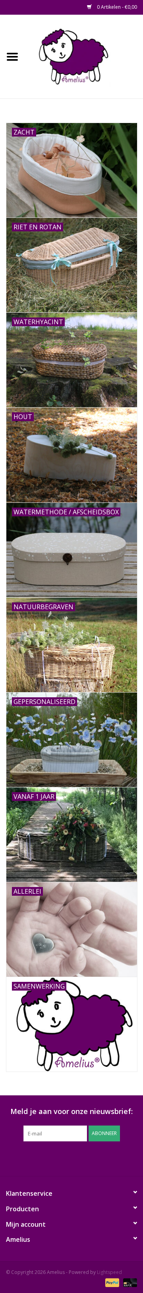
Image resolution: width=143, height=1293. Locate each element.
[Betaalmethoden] (111, 1282)
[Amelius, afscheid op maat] (84, 56)
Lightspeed (109, 1272)
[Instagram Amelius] (114, 1157)
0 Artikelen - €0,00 (116, 7)
